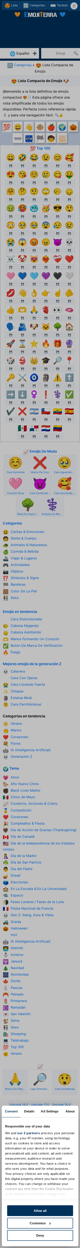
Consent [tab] (11, 1111)
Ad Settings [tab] (49, 1111)
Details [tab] (29, 1111)
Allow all (40, 1210)
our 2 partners (28, 1133)
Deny (40, 1235)
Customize (38, 1223)
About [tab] (70, 1111)
